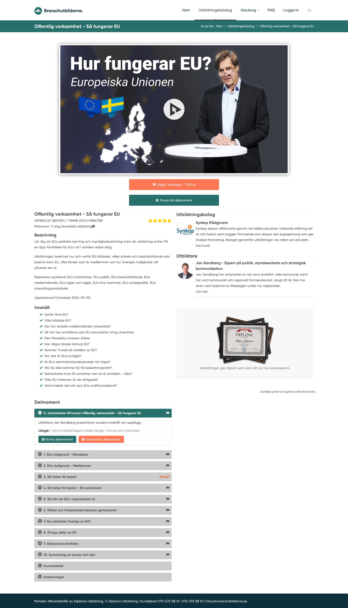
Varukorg (248, 10)
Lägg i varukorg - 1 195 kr (176, 184)
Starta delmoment (59, 439)
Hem (186, 10)
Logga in (291, 10)
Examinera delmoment (102, 439)
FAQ (271, 10)
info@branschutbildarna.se (226, 601)
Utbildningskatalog (215, 10)
